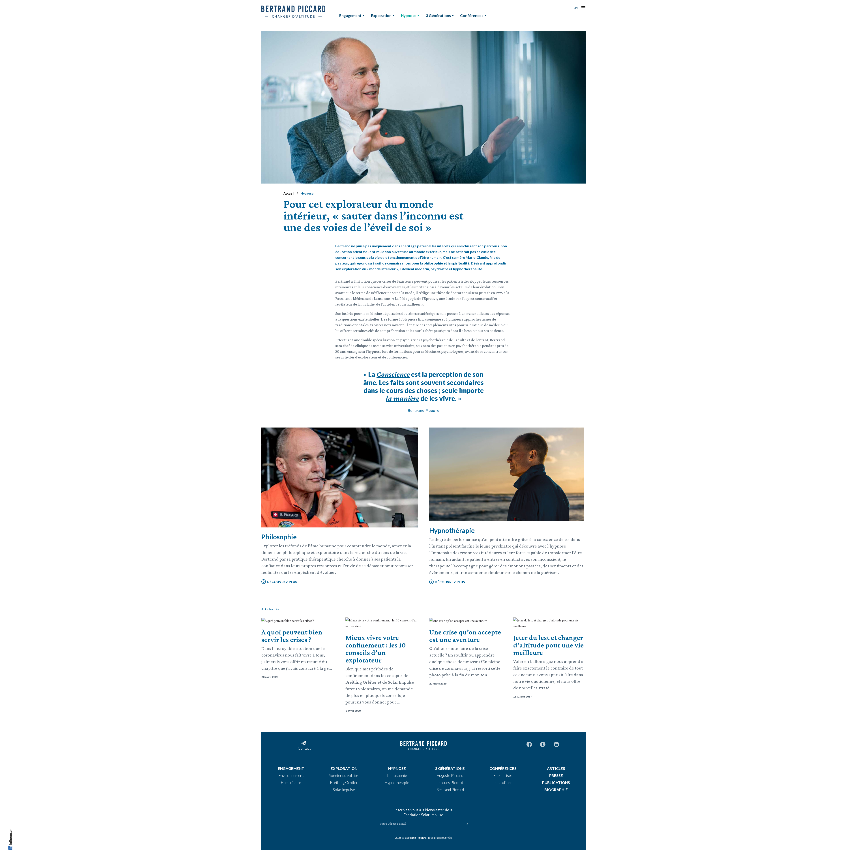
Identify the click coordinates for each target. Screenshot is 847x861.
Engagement (350, 15)
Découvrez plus (282, 582)
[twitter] (542, 744)
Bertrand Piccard (415, 837)
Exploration (381, 15)
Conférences (471, 15)
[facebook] (529, 744)
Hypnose (408, 15)
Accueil (288, 193)
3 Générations (438, 15)
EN (575, 7)
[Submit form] (466, 824)
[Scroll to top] (10, 840)
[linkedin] (556, 744)
